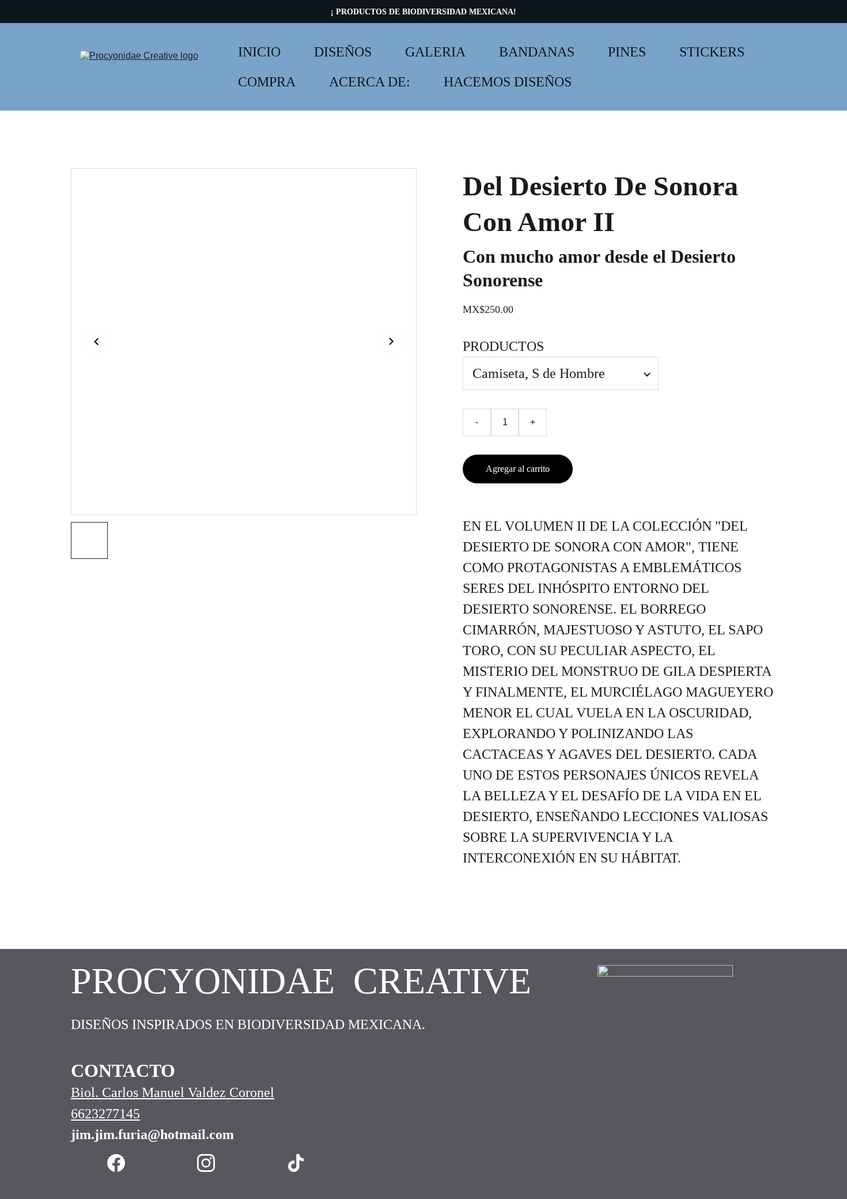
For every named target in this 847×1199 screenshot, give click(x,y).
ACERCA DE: (369, 81)
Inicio (259, 51)
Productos (503, 346)
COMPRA (267, 81)
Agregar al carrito (518, 469)
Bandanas (536, 51)
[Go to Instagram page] (206, 1163)
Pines (627, 51)
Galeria (435, 51)
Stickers (711, 51)
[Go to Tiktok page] (296, 1163)
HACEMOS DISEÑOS (508, 81)
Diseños (343, 51)
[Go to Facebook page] (116, 1163)
